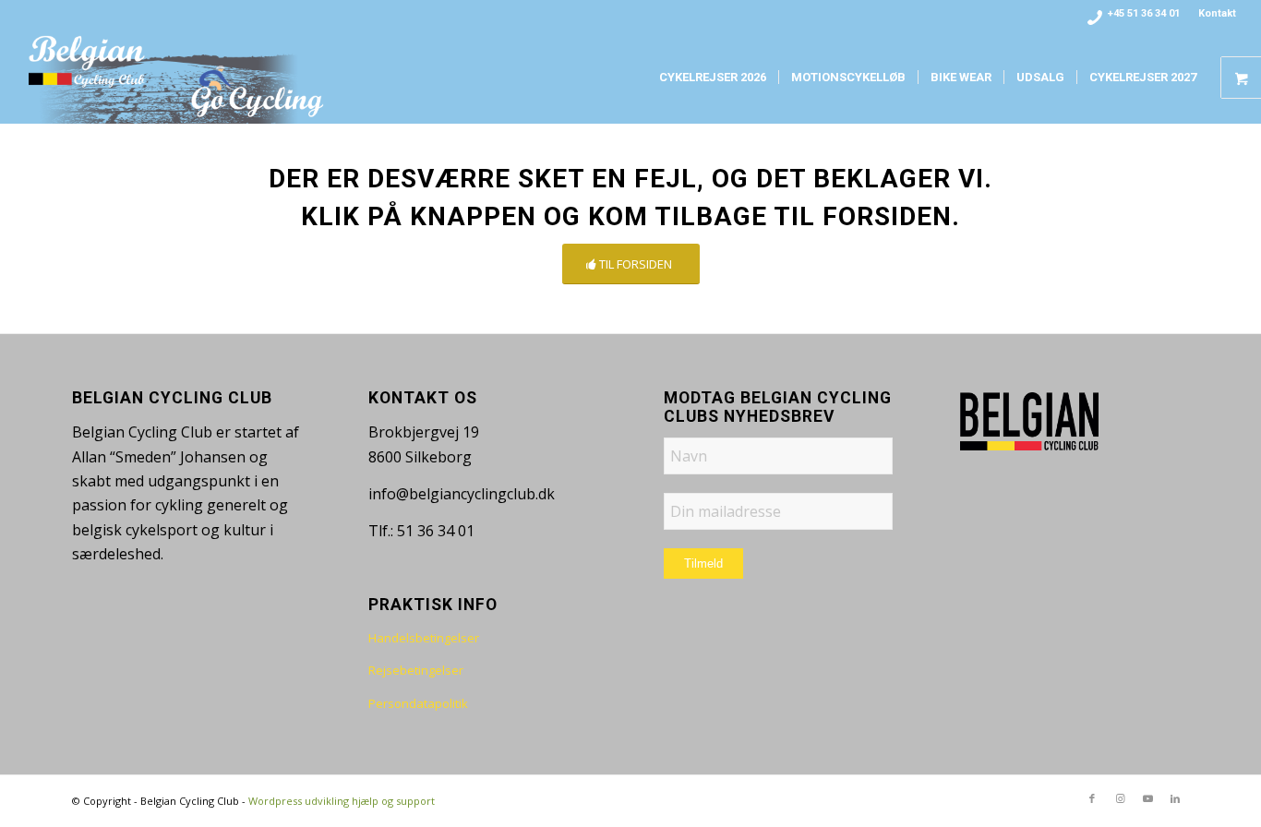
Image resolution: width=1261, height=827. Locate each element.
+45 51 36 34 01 (1144, 13)
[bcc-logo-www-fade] (177, 77)
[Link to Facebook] (1092, 798)
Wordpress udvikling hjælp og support (341, 801)
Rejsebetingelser (415, 670)
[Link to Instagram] (1120, 798)
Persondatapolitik (418, 703)
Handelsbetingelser (423, 637)
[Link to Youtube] (1147, 798)
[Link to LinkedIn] (1175, 798)
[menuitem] (1212, 13)
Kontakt (1217, 13)
